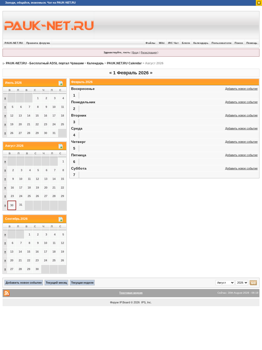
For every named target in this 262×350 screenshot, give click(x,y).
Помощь (251, 43)
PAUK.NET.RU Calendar (124, 63)
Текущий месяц (56, 282)
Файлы (151, 43)
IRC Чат (173, 43)
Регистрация (149, 52)
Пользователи (221, 43)
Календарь (201, 43)
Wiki (162, 43)
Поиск (239, 43)
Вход (135, 52)
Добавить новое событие (241, 88)
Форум (114, 302)
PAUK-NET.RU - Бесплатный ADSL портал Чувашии (45, 63)
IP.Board (124, 302)
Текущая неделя (82, 282)
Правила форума (38, 43)
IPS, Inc (146, 302)
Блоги (186, 43)
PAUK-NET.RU (14, 43)
